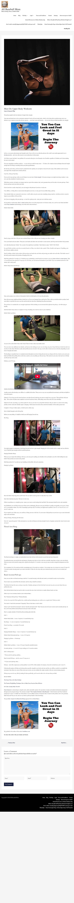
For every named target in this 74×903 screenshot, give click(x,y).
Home (14, 15)
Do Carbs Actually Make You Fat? (12, 686)
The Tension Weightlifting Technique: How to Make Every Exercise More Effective (23, 683)
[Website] (60, 778)
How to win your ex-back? (65, 15)
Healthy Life (67, 28)
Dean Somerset (7, 690)
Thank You (40, 24)
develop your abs (8, 155)
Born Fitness (36, 699)
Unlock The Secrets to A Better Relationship (35, 20)
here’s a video (21, 202)
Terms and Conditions (41, 15)
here (29, 593)
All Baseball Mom (10, 9)
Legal (31, 15)
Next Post (64, 743)
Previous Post (11, 743)
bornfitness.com (26, 731)
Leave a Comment (8, 111)
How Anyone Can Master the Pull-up (16, 699)
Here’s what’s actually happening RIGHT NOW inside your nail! (20, 24)
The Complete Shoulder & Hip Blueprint (39, 691)
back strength (38, 177)
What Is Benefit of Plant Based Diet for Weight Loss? (59, 20)
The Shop (24, 15)
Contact (50, 15)
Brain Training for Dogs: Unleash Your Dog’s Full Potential (58, 24)
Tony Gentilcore (10, 204)
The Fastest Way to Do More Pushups (12, 680)
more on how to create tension (60, 258)
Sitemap (56, 15)
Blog (19, 15)
